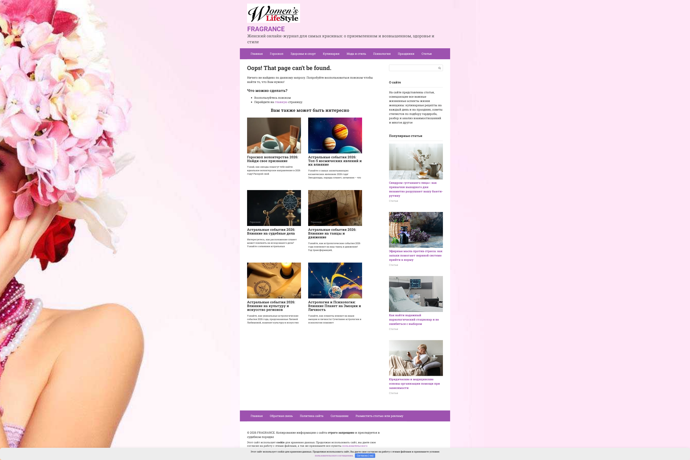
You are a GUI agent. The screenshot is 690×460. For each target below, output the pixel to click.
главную (281, 102)
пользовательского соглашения (334, 455)
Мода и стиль (356, 53)
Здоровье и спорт (303, 53)
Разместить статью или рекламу (379, 416)
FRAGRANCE (266, 29)
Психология (382, 53)
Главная (257, 53)
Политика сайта (311, 416)
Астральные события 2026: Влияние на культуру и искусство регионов (271, 306)
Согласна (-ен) (365, 455)
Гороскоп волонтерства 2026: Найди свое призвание (272, 159)
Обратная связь (281, 416)
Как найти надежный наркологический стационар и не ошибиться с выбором (414, 319)
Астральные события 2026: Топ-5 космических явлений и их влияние (335, 161)
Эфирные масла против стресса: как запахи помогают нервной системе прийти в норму (415, 255)
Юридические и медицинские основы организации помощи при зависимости (414, 383)
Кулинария (331, 53)
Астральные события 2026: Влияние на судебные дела (271, 231)
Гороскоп (276, 53)
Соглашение (339, 416)
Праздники (406, 53)
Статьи (427, 53)
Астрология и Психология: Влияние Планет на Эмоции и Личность (334, 306)
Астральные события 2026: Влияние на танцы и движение (332, 233)
